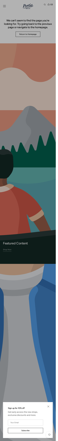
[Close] (48, 406)
